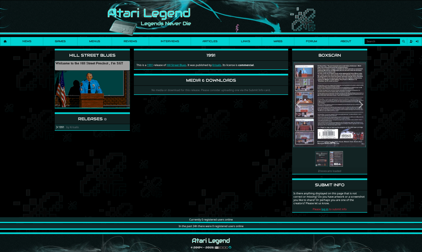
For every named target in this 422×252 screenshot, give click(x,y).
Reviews (130, 41)
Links (245, 41)
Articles (210, 41)
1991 (150, 65)
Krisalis (216, 65)
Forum (311, 41)
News (26, 41)
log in (324, 209)
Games (60, 41)
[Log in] (417, 41)
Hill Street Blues (92, 55)
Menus (94, 41)
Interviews (170, 41)
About (346, 41)
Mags (278, 41)
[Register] (410, 41)
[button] (298, 104)
